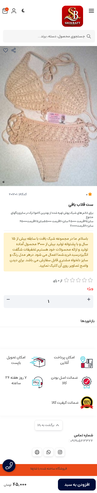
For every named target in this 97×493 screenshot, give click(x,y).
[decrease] (8, 299)
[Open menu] (91, 11)
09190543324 (81, 441)
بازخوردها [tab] (88, 321)
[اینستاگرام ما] (60, 452)
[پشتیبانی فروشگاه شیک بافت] (48, 452)
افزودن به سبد (77, 484)
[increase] (88, 299)
